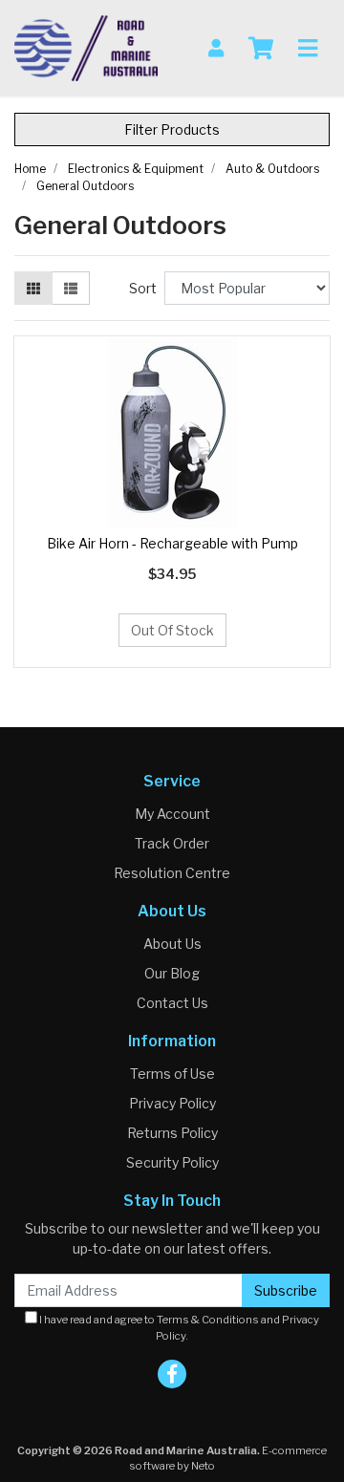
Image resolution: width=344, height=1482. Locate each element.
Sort (143, 288)
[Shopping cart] (261, 48)
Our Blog (172, 973)
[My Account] (216, 48)
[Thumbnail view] (33, 288)
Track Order (172, 843)
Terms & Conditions (208, 1319)
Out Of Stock (172, 630)
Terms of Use (172, 1073)
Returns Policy (172, 1133)
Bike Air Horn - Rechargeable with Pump (172, 543)
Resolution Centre (172, 873)
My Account (172, 813)
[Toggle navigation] (308, 48)
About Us (172, 943)
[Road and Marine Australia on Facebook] (172, 1374)
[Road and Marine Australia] (86, 46)
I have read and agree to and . (178, 1327)
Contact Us (172, 1003)
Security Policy (172, 1162)
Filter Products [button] (172, 129)
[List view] (71, 288)
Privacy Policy (172, 1103)
